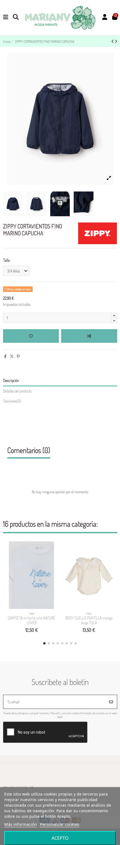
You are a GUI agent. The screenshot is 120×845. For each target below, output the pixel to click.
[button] (44, 643)
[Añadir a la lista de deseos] (53, 550)
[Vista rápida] (53, 569)
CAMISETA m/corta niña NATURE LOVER (31, 620)
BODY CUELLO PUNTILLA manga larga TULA (88, 620)
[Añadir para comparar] (89, 336)
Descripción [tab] (11, 380)
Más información (20, 824)
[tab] (60, 402)
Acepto (60, 838)
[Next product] (116, 41)
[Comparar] (53, 559)
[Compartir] (5, 356)
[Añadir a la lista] (31, 336)
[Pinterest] (18, 356)
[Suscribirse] (111, 702)
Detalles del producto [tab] (17, 391)
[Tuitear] (12, 356)
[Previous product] (113, 41)
